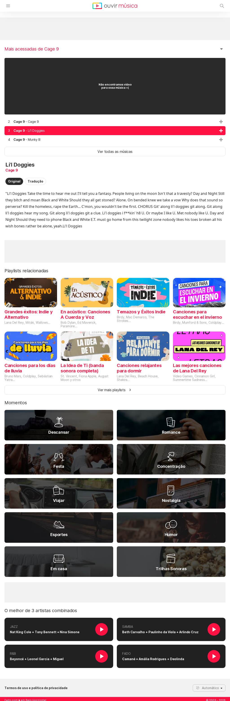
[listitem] (115, 121)
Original (14, 181)
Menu (8, 5)
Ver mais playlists (112, 390)
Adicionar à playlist (221, 121)
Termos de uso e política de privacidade (36, 688)
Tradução (35, 181)
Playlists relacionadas (26, 270)
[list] (115, 130)
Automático (210, 688)
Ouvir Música (115, 6)
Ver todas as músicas (114, 151)
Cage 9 (11, 170)
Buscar (222, 5)
